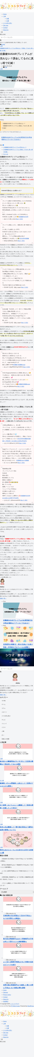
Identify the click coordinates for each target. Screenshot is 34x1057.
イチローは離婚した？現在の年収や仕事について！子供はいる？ (16, 884)
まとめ (5, 154)
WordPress (30, 1006)
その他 (3, 700)
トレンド (4, 723)
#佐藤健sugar (21, 364)
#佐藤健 (21, 216)
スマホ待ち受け (7, 23)
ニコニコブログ (14, 1003)
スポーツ (4, 712)
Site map (5, 25)
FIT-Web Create (15, 1006)
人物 (4, 16)
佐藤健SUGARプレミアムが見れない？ (14, 147)
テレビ (3, 719)
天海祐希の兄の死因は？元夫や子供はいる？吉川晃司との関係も (16, 860)
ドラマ (3, 727)
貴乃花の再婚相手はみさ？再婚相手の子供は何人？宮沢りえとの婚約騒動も (16, 866)
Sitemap (5, 992)
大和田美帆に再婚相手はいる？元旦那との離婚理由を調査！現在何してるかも (16, 878)
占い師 (2, 780)
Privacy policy (7, 994)
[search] (0, 40)
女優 (7, 21)
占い (3, 735)
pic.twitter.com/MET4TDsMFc (10, 498)
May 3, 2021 (24, 322)
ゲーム (3, 704)
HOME (3, 44)
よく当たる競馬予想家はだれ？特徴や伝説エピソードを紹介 (16, 872)
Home (5, 14)
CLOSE (3, 34)
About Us (5, 30)
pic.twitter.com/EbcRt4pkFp (19, 441)
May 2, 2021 (19, 219)
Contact (5, 27)
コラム (3, 708)
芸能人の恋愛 (5, 739)
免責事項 (5, 1001)
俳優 (7, 18)
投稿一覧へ (3, 598)
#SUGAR (25, 216)
